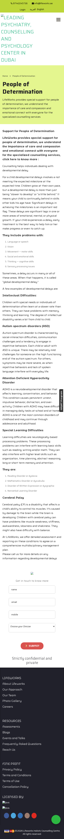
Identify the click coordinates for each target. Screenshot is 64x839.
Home (5, 75)
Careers (7, 706)
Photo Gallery (12, 701)
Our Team (9, 695)
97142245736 (20, 3)
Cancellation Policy (15, 786)
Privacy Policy (12, 769)
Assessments (11, 726)
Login (22, 9)
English (40, 9)
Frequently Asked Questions (21, 744)
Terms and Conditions (16, 775)
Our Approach (12, 689)
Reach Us (8, 749)
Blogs (6, 732)
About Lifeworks (13, 683)
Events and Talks (13, 738)
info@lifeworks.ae (43, 3)
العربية (33, 9)
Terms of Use (11, 781)
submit (34, 645)
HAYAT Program (61, 400)
